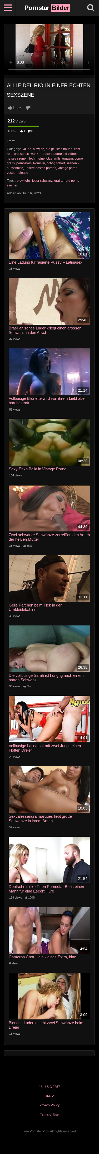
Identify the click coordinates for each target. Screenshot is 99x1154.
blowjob (38, 149)
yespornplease (17, 173)
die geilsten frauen (59, 149)
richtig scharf (56, 163)
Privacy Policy (49, 1105)
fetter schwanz (42, 181)
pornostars (24, 163)
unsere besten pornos (40, 168)
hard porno (72, 181)
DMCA (49, 1096)
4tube (27, 149)
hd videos (70, 154)
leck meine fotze (40, 158)
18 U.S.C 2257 (49, 1087)
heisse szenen (17, 158)
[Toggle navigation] (8, 8)
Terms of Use (49, 1114)
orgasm (67, 158)
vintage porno (67, 168)
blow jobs (24, 181)
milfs (57, 158)
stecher (12, 185)
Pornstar (39, 163)
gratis (58, 181)
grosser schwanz (26, 154)
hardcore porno (51, 154)
